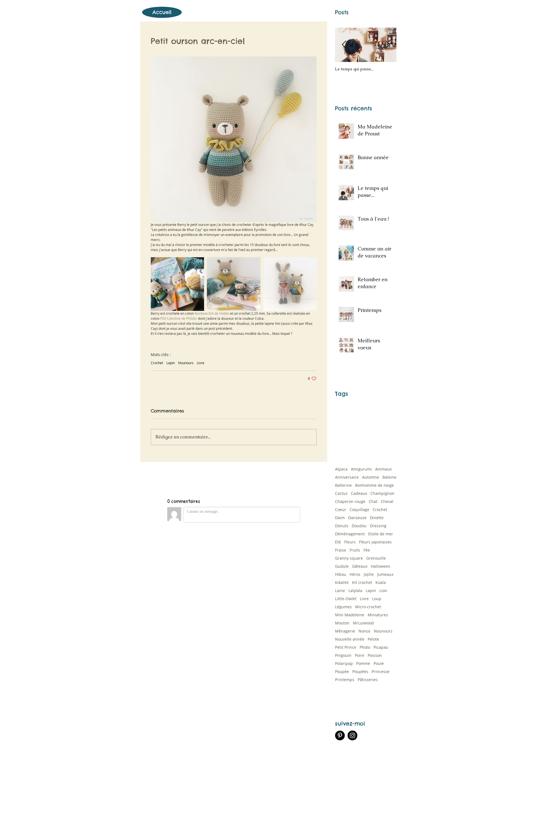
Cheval (387, 501)
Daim (340, 517)
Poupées (360, 671)
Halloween (380, 566)
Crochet (157, 363)
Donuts (341, 525)
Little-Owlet (345, 598)
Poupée (342, 671)
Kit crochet (362, 582)
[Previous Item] (343, 44)
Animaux (383, 469)
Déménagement (350, 533)
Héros (355, 574)
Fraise (340, 550)
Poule (379, 663)
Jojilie (369, 574)
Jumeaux (385, 574)
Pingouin (343, 655)
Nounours (185, 363)
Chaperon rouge (350, 501)
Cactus (341, 493)
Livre (200, 363)
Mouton (342, 623)
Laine (340, 590)
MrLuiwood (363, 623)
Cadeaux (359, 493)
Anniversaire (347, 477)
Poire (359, 655)
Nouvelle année (349, 639)
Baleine (389, 477)
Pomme (363, 663)
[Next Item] (387, 44)
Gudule (342, 566)
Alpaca (341, 469)
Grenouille (376, 558)
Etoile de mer (380, 533)
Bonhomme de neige (374, 485)
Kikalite (342, 582)
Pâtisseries (368, 679)
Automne (370, 477)
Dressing (378, 525)
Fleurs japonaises (375, 542)
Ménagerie (345, 631)
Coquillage (359, 509)
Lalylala (355, 590)
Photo (365, 647)
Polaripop (344, 663)
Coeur (340, 509)
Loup (376, 598)
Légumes (343, 606)
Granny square (349, 558)
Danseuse (357, 517)
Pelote (373, 639)
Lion (383, 590)
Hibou (340, 574)
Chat (373, 501)
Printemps (344, 679)
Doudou (359, 525)
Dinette (377, 517)
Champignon (382, 493)
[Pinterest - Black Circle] (340, 735)
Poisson (375, 655)
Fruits (355, 550)
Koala (380, 582)
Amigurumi (361, 469)
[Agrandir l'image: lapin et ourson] (290, 284)
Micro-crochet (368, 606)
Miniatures (378, 614)
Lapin (170, 363)
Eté (338, 542)
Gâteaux (359, 566)
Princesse (380, 671)
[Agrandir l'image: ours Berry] (233, 284)
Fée (366, 550)
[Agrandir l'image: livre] (177, 284)
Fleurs (350, 542)
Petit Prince (345, 647)
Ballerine (343, 485)
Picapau (381, 647)
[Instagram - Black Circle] (352, 735)
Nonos (364, 631)
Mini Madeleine (349, 614)
